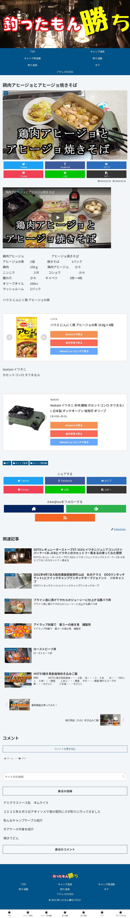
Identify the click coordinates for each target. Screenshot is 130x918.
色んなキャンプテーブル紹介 (23, 820)
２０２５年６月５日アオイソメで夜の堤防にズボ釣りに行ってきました (52, 811)
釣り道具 (65, 889)
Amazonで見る (74, 334)
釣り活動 (23, 889)
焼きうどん (11, 838)
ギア (8, 463)
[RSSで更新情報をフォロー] (65, 517)
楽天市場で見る (74, 342)
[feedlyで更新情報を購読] (96, 509)
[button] (124, 777)
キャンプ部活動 (39, 463)
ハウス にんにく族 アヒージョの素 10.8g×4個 (81, 325)
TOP (23, 884)
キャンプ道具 (21, 463)
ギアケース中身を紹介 (18, 829)
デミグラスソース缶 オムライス (25, 802)
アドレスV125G (65, 894)
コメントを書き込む (65, 748)
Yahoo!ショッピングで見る (74, 351)
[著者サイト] (34, 509)
